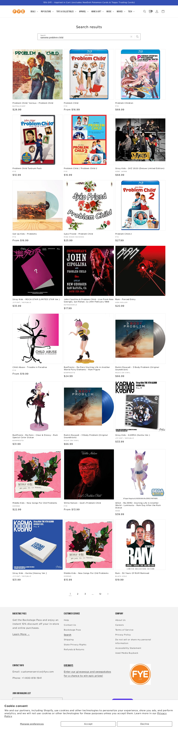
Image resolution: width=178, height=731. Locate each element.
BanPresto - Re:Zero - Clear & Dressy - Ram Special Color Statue (35, 436)
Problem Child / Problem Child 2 (80, 168)
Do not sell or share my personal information (133, 641)
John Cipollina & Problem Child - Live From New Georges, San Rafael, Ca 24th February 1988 (89, 300)
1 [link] (70, 593)
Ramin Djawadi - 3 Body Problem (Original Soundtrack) (137, 368)
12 (100, 594)
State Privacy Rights (75, 644)
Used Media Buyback (126, 653)
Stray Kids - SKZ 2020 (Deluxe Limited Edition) (140, 168)
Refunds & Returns (74, 649)
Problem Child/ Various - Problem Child (33, 103)
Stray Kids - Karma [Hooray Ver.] (30, 573)
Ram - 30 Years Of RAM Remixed (132, 573)
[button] (34, 11)
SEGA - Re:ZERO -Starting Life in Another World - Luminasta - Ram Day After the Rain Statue (138, 505)
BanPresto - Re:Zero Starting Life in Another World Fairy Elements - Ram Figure (87, 368)
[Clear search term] (131, 37)
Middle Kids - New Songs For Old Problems (35, 503)
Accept (88, 724)
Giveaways (68, 665)
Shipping (69, 639)
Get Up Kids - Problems (25, 234)
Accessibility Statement (128, 648)
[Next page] (108, 594)
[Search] (137, 37)
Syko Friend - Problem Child (78, 234)
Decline (144, 724)
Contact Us (70, 625)
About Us (120, 620)
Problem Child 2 (123, 234)
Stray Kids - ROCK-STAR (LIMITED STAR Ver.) (36, 299)
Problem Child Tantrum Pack (27, 168)
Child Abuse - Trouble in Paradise (30, 367)
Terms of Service (124, 630)
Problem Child (71, 103)
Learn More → (21, 634)
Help (66, 620)
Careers (119, 625)
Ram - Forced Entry (125, 299)
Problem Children (124, 103)
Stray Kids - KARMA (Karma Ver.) (132, 435)
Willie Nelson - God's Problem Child (82, 503)
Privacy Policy (123, 635)
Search (67, 635)
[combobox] (89, 37)
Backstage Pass (72, 630)
